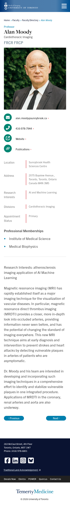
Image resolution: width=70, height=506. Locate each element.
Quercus (43, 478)
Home (7, 20)
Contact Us (55, 478)
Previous (14, 418)
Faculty (15, 20)
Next (55, 418)
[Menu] (64, 6)
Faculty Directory (30, 20)
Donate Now (10, 478)
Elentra (22, 478)
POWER (32, 478)
